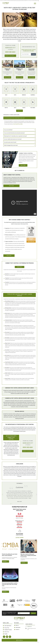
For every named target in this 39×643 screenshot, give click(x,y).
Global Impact (18, 627)
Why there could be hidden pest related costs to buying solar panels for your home (29, 552)
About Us (17, 625)
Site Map (5, 633)
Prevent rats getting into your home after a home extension (10, 552)
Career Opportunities (7, 625)
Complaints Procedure (8, 629)
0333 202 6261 (10, 52)
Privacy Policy (6, 627)
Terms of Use (6, 631)
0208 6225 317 (10, 47)
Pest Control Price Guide (17, 124)
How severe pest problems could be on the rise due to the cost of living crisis (10, 581)
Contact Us (17, 629)
